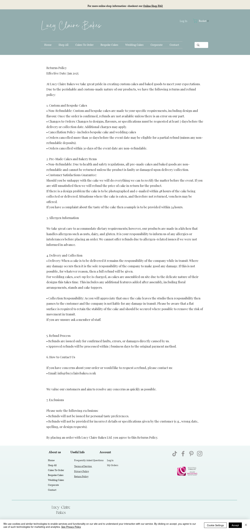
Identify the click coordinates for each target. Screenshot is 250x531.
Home (51, 460)
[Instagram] (199, 453)
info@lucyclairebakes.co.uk (77, 373)
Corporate (53, 485)
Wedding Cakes (56, 480)
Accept (235, 525)
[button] (203, 21)
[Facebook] (183, 453)
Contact (52, 490)
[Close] (246, 525)
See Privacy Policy (71, 526)
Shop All (52, 465)
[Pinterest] (191, 453)
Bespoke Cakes (55, 475)
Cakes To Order (56, 470)
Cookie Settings (215, 525)
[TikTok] (174, 453)
